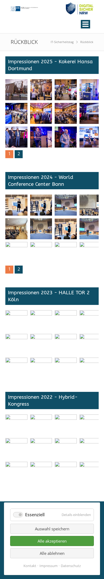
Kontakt (29, 565)
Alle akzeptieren (52, 541)
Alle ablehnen (52, 553)
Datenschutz (71, 565)
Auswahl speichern (52, 528)
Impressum (48, 565)
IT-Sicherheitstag (62, 42)
